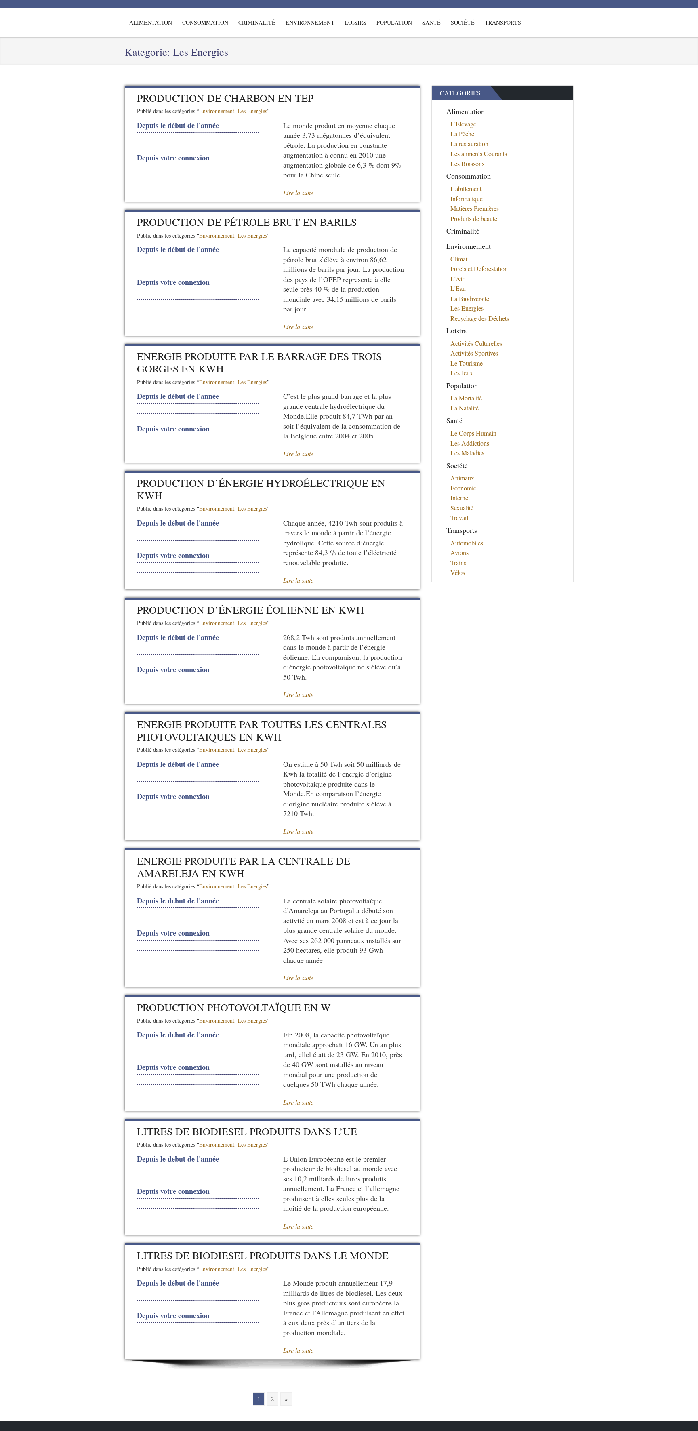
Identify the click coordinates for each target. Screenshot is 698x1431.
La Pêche (462, 133)
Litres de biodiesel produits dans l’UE (247, 1131)
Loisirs (355, 22)
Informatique (466, 198)
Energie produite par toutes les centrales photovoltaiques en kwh (262, 730)
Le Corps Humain (473, 433)
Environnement (310, 22)
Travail (459, 517)
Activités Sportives (474, 353)
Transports (503, 22)
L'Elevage (463, 124)
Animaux (462, 477)
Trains (458, 562)
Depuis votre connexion (173, 158)
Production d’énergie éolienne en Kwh (250, 610)
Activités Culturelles (476, 343)
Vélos (457, 572)
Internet (460, 497)
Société (463, 22)
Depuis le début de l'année (178, 125)
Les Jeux (461, 372)
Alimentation (150, 22)
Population (394, 22)
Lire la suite (298, 192)
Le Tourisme (466, 363)
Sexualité (461, 507)
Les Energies (252, 111)
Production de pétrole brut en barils (247, 222)
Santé (431, 22)
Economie (463, 488)
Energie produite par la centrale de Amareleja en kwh (243, 867)
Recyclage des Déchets (479, 318)
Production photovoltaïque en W (234, 1007)
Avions (459, 552)
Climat (458, 259)
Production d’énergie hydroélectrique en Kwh (261, 489)
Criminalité (256, 22)
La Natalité (464, 408)
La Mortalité (466, 398)
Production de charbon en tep (225, 98)
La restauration (469, 143)
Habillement (465, 188)
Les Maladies (467, 452)
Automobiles (466, 543)
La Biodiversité (469, 298)
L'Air (457, 278)
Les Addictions (469, 443)
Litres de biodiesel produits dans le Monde (263, 1255)
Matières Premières (474, 208)
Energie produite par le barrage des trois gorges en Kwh (259, 362)
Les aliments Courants (478, 153)
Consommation (205, 22)
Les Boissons (467, 163)
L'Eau (458, 288)
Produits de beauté (473, 218)
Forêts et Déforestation (479, 268)
